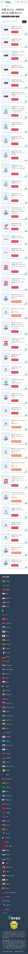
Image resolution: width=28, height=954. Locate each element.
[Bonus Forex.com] (6, 383)
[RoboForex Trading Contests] (6, 312)
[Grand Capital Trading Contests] (6, 298)
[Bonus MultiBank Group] (6, 239)
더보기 (5, 913)
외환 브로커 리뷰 (19, 951)
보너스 (13, 16)
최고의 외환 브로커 (6, 16)
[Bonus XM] (6, 29)
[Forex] (14, 919)
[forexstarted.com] (7, 2)
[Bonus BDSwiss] (6, 226)
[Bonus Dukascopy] (6, 267)
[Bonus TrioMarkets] (6, 512)
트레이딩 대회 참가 (16, 301)
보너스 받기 (14, 32)
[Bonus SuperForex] (6, 111)
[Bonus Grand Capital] (6, 212)
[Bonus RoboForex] (6, 370)
